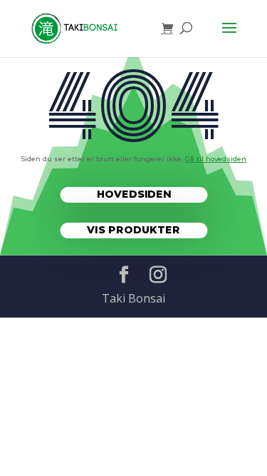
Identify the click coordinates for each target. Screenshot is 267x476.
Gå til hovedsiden (215, 159)
